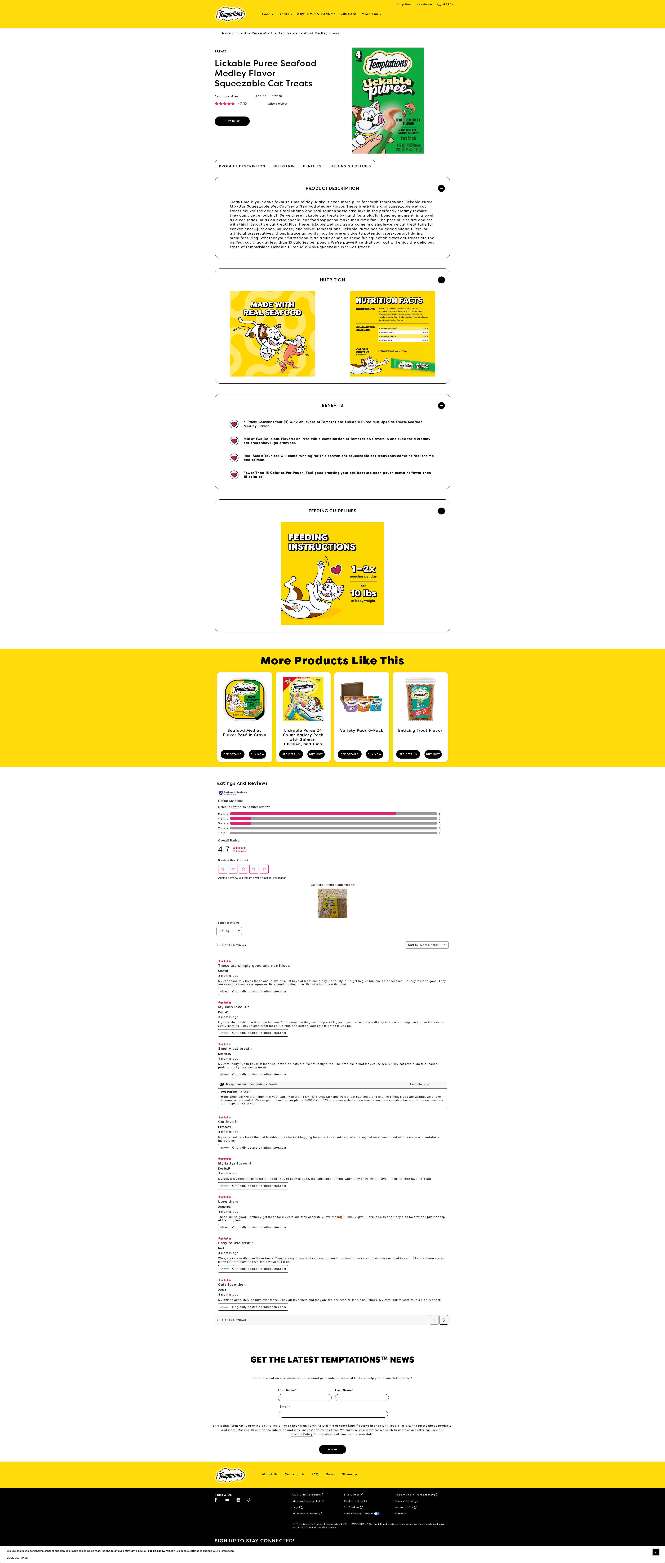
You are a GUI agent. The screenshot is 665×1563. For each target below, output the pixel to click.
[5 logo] (233, 1475)
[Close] (656, 1552)
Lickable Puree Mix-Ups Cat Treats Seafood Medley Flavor (288, 33)
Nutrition (284, 166)
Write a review (277, 103)
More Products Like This (333, 661)
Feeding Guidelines (350, 166)
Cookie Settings (406, 1501)
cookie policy (156, 1550)
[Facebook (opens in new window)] (216, 1501)
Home (226, 33)
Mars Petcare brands (364, 1425)
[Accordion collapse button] (441, 188)
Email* (285, 1406)
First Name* (287, 1390)
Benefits (312, 166)
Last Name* (344, 1390)
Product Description (242, 166)
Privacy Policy (302, 1434)
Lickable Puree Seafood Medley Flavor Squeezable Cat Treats (265, 73)
